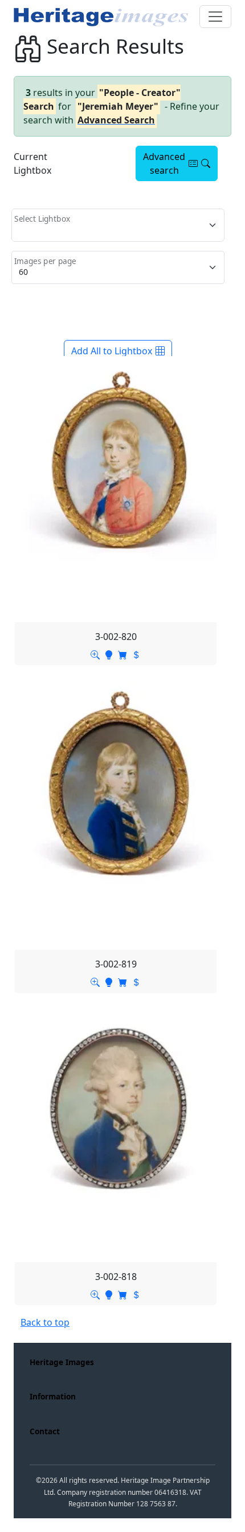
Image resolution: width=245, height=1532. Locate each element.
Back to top (45, 1322)
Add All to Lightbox (111, 351)
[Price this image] (136, 654)
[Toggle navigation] (215, 16)
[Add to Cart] (122, 654)
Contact (45, 1431)
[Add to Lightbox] (108, 654)
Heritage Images (62, 1362)
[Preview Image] (95, 654)
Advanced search (164, 163)
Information (53, 1396)
